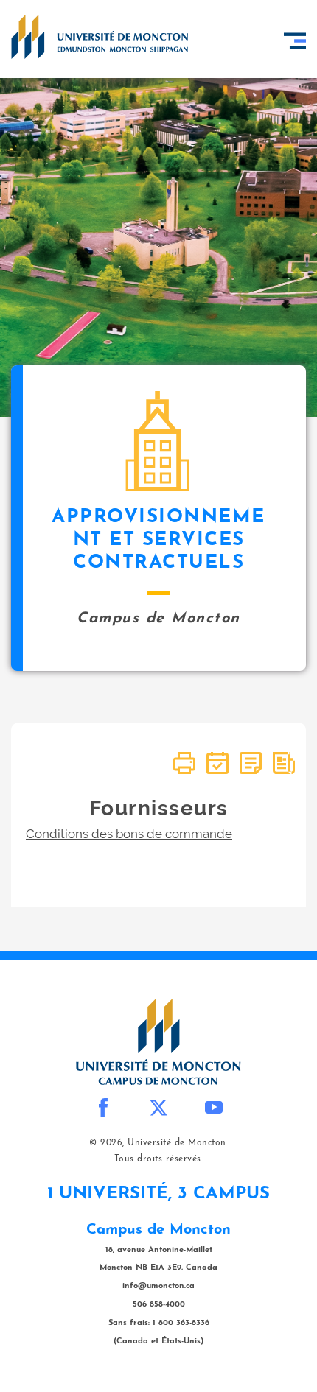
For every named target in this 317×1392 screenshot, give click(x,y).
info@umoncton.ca (158, 1286)
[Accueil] (99, 37)
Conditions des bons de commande (129, 833)
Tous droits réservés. (158, 1159)
